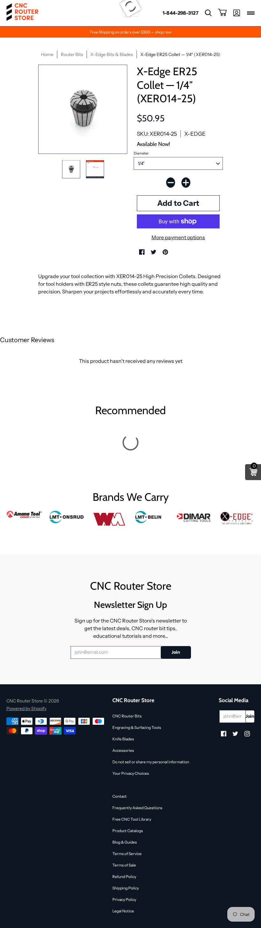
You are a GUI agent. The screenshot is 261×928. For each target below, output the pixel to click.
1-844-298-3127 (181, 13)
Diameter (141, 153)
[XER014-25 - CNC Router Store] (71, 169)
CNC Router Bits (127, 716)
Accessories (123, 750)
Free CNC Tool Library (131, 819)
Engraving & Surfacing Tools (136, 727)
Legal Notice (123, 911)
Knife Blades (123, 739)
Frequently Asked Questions (137, 807)
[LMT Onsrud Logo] (67, 517)
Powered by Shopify (26, 708)
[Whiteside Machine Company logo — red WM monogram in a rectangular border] (109, 519)
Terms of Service (127, 853)
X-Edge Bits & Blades (111, 54)
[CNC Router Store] (22, 13)
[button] (208, 13)
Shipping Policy (125, 888)
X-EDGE (195, 134)
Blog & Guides (124, 842)
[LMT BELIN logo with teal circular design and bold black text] (152, 517)
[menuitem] (180, 13)
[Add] (185, 182)
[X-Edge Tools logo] (237, 518)
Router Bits (72, 54)
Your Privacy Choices (130, 773)
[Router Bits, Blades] (194, 517)
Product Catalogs (127, 830)
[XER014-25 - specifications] (95, 169)
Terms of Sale (124, 865)
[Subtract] (170, 182)
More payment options (178, 237)
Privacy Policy (124, 899)
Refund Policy (124, 876)
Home (47, 54)
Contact (119, 796)
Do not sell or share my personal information (150, 761)
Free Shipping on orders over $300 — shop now (131, 32)
